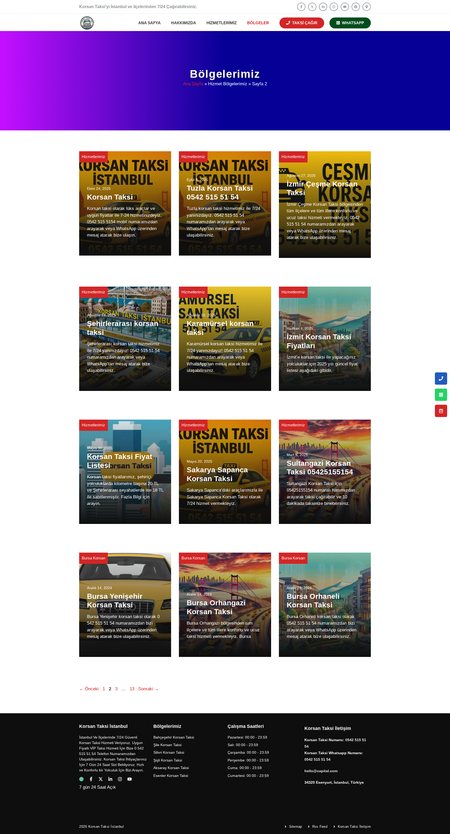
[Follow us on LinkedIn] (323, 7)
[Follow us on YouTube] (345, 7)
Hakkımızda (183, 23)
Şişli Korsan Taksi (167, 760)
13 (132, 688)
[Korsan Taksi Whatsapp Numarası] (441, 395)
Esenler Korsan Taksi (170, 775)
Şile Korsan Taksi (167, 745)
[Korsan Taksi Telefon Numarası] (441, 378)
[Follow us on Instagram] (334, 7)
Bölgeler (258, 23)
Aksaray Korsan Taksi (171, 768)
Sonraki (148, 688)
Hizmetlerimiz (222, 23)
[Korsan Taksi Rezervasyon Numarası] (441, 411)
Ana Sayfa (193, 83)
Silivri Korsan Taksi (168, 752)
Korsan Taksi (110, 197)
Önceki (89, 688)
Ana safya (149, 23)
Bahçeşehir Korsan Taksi (173, 737)
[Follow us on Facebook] (301, 7)
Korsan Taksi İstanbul (106, 827)
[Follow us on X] (312, 7)
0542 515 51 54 (317, 759)
